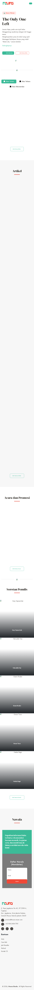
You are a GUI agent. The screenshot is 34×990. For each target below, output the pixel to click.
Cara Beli (4, 942)
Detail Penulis (16, 637)
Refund (3, 948)
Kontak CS (4, 951)
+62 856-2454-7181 (11, 924)
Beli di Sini (17, 138)
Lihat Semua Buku (23, 53)
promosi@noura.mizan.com (13, 920)
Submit (17, 881)
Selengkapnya (7, 46)
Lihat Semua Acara (16, 568)
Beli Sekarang (9, 53)
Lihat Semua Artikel (16, 475)
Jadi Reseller (5, 945)
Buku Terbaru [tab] (25, 81)
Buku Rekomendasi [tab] (18, 87)
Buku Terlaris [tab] (10, 81)
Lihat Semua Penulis (16, 797)
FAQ (2, 939)
